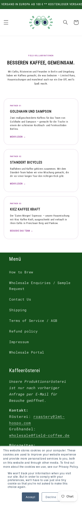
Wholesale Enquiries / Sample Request (40, 286)
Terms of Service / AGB (33, 320)
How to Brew (21, 272)
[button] (6, 22)
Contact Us (20, 299)
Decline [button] (51, 497)
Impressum (19, 342)
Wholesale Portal (26, 352)
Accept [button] (30, 497)
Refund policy (23, 331)
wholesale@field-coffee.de (39, 435)
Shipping (18, 310)
